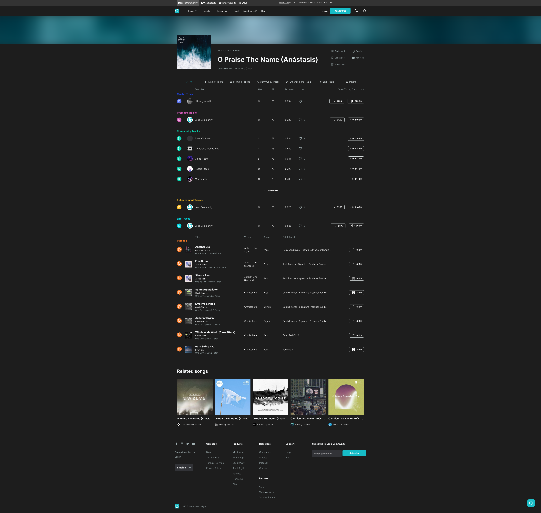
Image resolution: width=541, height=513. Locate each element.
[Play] (179, 101)
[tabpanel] (270, 222)
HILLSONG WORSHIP (229, 50)
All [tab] (191, 81)
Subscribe (354, 453)
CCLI (261, 486)
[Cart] (356, 11)
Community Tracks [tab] (270, 81)
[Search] (364, 11)
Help (263, 11)
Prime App (238, 457)
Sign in (325, 11)
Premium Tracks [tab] (241, 81)
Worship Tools (266, 492)
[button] (181, 101)
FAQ (288, 457)
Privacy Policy (213, 468)
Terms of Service (215, 462)
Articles (263, 457)
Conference (265, 452)
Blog (208, 452)
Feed (236, 11)
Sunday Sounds (267, 497)
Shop (235, 484)
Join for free (340, 11)
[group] (336, 101)
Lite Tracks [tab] (328, 81)
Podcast (263, 462)
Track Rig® (238, 468)
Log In (178, 456)
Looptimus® (239, 462)
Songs (191, 11)
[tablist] (270, 81)
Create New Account (185, 452)
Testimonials (212, 457)
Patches (237, 473)
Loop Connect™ (250, 11)
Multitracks (238, 452)
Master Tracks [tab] (215, 81)
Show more (273, 190)
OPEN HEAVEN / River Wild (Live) (235, 68)
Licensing (238, 478)
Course (263, 468)
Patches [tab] (353, 81)
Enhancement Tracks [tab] (300, 81)
